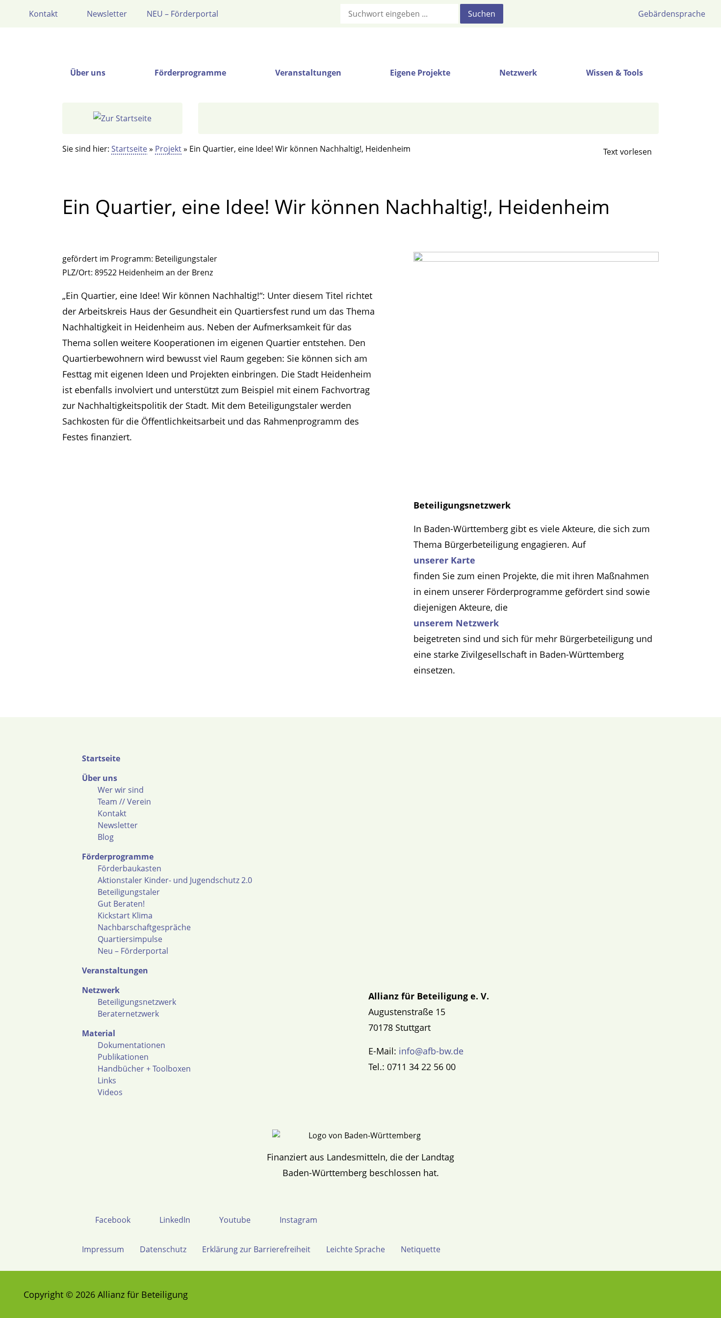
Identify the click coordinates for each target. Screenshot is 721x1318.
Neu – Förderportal (133, 950)
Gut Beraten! (121, 903)
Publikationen (123, 1056)
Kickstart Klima (125, 915)
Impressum (103, 1249)
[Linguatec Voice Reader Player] (619, 151)
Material (98, 1033)
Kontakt (112, 813)
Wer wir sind (121, 789)
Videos (110, 1092)
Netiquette (420, 1249)
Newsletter (118, 825)
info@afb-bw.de (431, 1051)
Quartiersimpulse (130, 939)
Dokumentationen (131, 1045)
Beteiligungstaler (129, 892)
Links (107, 1080)
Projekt (168, 148)
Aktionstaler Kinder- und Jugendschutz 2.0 (175, 880)
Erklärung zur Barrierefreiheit (256, 1249)
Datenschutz (163, 1249)
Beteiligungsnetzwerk (137, 1001)
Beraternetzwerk (128, 1013)
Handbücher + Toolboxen (144, 1068)
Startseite (129, 148)
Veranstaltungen (115, 970)
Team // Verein (124, 801)
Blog (106, 837)
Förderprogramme (118, 856)
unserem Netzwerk (456, 623)
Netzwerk (101, 990)
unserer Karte (444, 560)
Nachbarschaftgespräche (144, 927)
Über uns (99, 778)
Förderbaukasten (129, 868)
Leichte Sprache (355, 1249)
